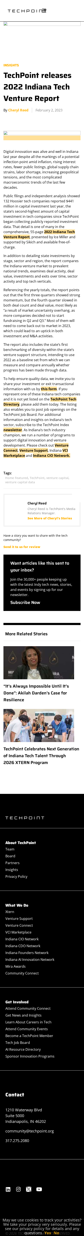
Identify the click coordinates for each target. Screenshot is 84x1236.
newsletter (12, 430)
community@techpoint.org (29, 1131)
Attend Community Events (26, 1029)
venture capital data (20, 482)
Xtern (9, 911)
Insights (11, 65)
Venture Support (33, 450)
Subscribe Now (25, 602)
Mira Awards (15, 966)
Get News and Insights (23, 1015)
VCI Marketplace (18, 932)
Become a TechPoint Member (29, 1035)
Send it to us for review (21, 547)
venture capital (57, 478)
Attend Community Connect (28, 1008)
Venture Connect (19, 925)
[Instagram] (18, 1189)
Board (10, 856)
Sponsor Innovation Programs (29, 1056)
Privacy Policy (16, 876)
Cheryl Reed (18, 110)
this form (49, 389)
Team (9, 849)
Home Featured (16, 478)
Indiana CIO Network (22, 939)
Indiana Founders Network (26, 952)
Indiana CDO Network (22, 946)
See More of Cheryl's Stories (50, 518)
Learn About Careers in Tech (28, 1022)
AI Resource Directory (23, 1049)
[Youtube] (39, 1189)
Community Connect (22, 973)
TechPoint (37, 478)
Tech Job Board (17, 1042)
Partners (12, 863)
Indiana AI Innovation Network (29, 959)
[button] (44, 11)
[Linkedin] (8, 1189)
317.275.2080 (17, 1140)
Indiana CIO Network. (51, 455)
